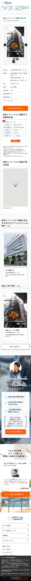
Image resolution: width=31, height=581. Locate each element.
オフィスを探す (6, 525)
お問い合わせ (6, 546)
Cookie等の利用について (15, 563)
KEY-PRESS (6, 549)
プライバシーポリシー (8, 555)
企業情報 (5, 535)
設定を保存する (15, 578)
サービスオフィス (7, 552)
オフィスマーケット (7, 540)
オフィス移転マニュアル (9, 530)
